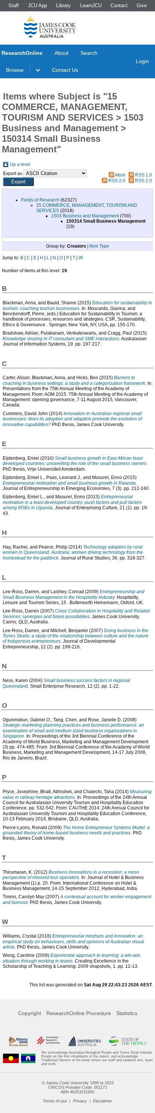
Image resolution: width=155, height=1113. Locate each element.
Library (63, 5)
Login (142, 61)
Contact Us (65, 70)
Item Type (99, 246)
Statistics (126, 1013)
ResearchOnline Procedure (78, 1013)
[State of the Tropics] (127, 1041)
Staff (13, 5)
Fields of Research (40, 200)
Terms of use (55, 1101)
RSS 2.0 (116, 180)
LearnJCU (91, 5)
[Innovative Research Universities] (48, 1041)
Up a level (20, 164)
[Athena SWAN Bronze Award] (18, 1041)
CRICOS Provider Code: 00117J (77, 1087)
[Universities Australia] (84, 1041)
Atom (120, 175)
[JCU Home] (50, 26)
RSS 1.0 (143, 175)
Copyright (29, 1013)
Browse (15, 70)
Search (89, 53)
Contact (119, 5)
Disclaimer (102, 1101)
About (61, 53)
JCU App (37, 5)
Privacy (80, 1101)
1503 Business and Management (85, 216)
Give (142, 5)
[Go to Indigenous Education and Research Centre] (11, 1058)
